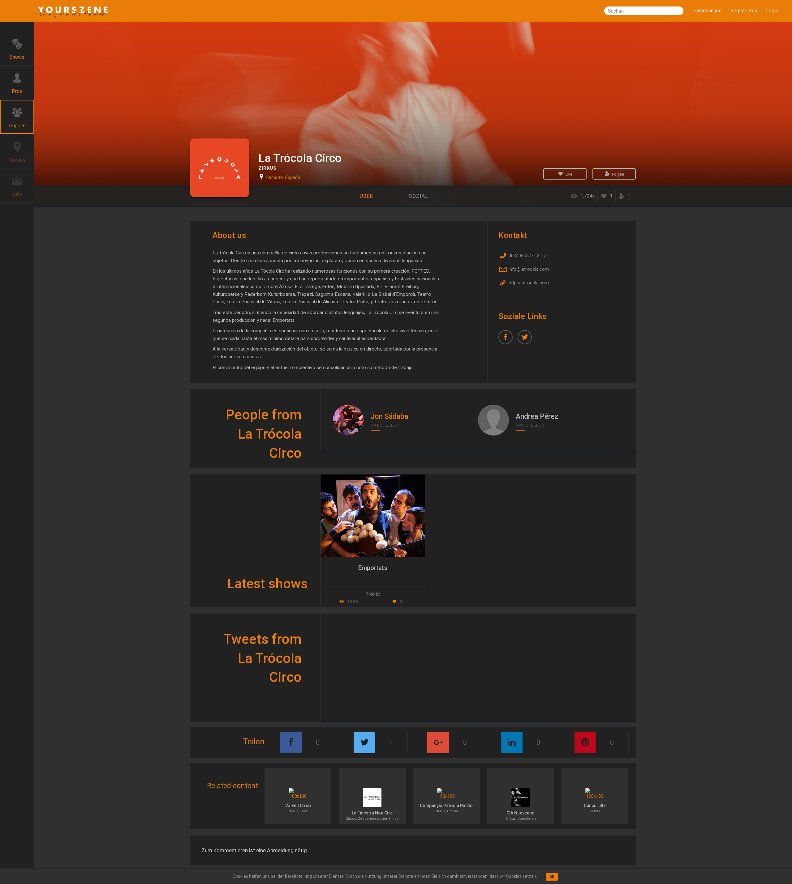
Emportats (372, 568)
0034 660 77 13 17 (526, 255)
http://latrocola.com (528, 283)
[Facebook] (508, 339)
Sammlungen (707, 11)
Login (772, 11)
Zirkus (267, 168)
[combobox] (643, 10)
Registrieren (743, 11)
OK (551, 877)
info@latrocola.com (528, 269)
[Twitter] (527, 339)
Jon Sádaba (389, 416)
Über (366, 196)
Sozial (418, 196)
